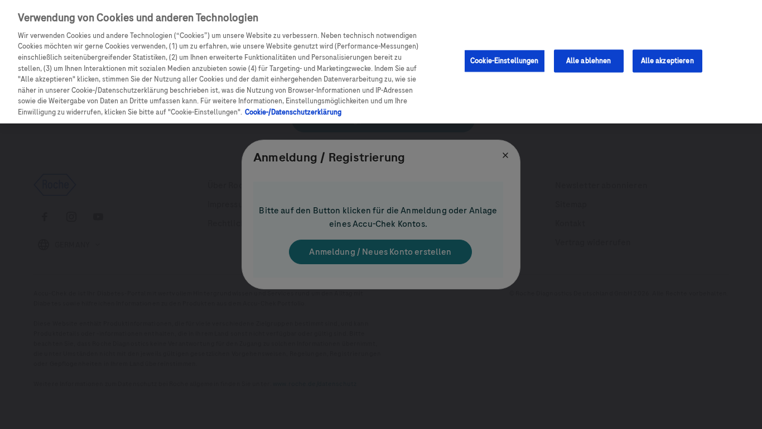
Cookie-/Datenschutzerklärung (293, 112)
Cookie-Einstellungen (504, 60)
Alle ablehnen (588, 60)
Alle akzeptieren (667, 60)
